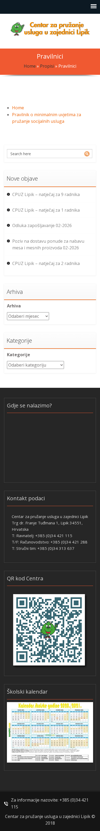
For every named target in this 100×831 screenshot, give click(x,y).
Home (30, 66)
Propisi (47, 66)
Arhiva (14, 306)
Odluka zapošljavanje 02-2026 (42, 225)
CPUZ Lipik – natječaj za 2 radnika (46, 263)
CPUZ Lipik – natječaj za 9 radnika (46, 194)
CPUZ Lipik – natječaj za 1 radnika (46, 210)
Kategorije (18, 355)
